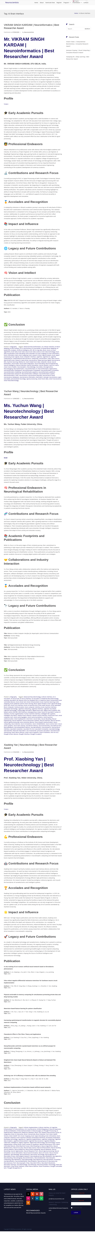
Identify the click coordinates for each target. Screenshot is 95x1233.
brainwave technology (11, 709)
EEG (5, 362)
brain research (33, 355)
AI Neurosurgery (36, 1131)
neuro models (12, 367)
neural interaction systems (31, 720)
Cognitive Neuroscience (36, 1141)
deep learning (42, 360)
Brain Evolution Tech (42, 1134)
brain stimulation (50, 1136)
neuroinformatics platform (46, 372)
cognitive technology (10, 710)
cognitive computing (24, 709)
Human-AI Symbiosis (32, 1144)
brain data (14, 352)
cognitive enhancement (20, 1141)
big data (39, 350)
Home (36, 2)
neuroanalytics (21, 367)
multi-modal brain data (33, 362)
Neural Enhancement (43, 1148)
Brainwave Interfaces (38, 1137)
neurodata (39, 367)
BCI (31, 350)
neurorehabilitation (21, 1161)
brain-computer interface (28, 357)
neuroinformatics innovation (50, 370)
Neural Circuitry (18, 1148)
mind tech (29, 719)
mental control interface (39, 715)
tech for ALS (54, 732)
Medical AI (22, 362)
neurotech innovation (41, 729)
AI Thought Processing (49, 1131)
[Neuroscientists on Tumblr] (33, 1198)
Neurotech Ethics (35, 1163)
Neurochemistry (25, 1154)
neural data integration (26, 363)
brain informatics (53, 353)
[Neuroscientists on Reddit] (28, 1203)
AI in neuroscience (26, 348)
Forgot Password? (76, 1219)
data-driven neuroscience (29, 360)
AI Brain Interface (49, 347)
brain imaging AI (42, 353)
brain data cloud (23, 352)
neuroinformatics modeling (12, 372)
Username (77, 1193)
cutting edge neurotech (24, 710)
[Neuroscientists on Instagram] (28, 1198)
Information (76, 2)
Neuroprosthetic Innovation (51, 1159)
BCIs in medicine (41, 700)
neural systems (44, 365)
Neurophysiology (27, 1159)
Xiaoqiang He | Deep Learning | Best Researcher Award (77, 58)
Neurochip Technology (37, 1154)
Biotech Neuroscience (49, 1132)
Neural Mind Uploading (33, 1149)
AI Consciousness (18, 1129)
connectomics (43, 358)
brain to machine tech (31, 705)
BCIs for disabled (29, 700)
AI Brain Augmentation (31, 1127)
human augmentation (17, 714)
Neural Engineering (51, 363)
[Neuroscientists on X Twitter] (28, 1194)
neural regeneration (17, 1151)
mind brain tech (53, 715)
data (49, 358)
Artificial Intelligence (23, 350)
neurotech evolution (16, 729)
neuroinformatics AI (31, 369)
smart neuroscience (55, 379)
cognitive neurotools (50, 709)
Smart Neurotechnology (11, 380)
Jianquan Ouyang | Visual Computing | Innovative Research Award (78, 51)
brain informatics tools (11, 355)
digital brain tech (37, 710)
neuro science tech (52, 724)
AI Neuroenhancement (24, 1131)
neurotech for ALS (28, 729)
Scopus (6, 104)
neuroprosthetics (36, 727)
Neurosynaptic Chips (23, 1163)
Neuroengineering (36, 1156)
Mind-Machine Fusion (23, 1146)
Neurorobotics (32, 1161)
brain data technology (48, 352)
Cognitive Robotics (49, 1141)
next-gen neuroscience (50, 377)
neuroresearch (46, 727)
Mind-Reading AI (35, 1146)
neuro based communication (44, 722)
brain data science (35, 352)
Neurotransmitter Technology (46, 1164)
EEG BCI (15, 712)
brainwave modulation (53, 1137)
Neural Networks (46, 1149)
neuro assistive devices (27, 722)
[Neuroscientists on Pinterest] (41, 1194)
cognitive (39, 357)
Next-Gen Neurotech (19, 731)
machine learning (12, 362)
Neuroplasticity (38, 1159)
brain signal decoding (54, 704)
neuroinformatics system (47, 374)
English (76, 1)
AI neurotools (36, 348)
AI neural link (15, 698)
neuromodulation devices (22, 727)
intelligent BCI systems (48, 714)
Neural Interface (21, 365)
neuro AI (51, 365)
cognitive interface (37, 709)
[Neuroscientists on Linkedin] (37, 1198)
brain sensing (29, 704)
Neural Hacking (56, 1148)
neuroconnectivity (44, 726)
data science (55, 358)
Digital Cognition (24, 1142)
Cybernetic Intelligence (11, 1142)
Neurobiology (31, 367)
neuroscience (23, 375)
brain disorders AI (31, 353)
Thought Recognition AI (14, 1168)
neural (49, 362)
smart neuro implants (32, 732)
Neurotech (39, 377)
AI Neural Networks (10, 1131)
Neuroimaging (8, 369)
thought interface (24, 734)
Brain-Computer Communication (14, 707)
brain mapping (23, 355)
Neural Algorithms (47, 1146)
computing (35, 358)
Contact (86, 2)
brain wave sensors (44, 705)
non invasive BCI (31, 731)
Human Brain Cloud (19, 1144)
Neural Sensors (55, 720)
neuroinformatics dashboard (13, 370)
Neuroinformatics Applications (47, 369)
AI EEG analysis (14, 348)
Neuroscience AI (43, 1161)
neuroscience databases (11, 377)
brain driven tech (21, 702)
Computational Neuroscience (22, 358)
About (42, 2)
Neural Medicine (19, 1149)
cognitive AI (46, 357)
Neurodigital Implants (23, 1156)
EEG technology (50, 1142)
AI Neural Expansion (54, 1129)
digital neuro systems (50, 710)
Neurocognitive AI (50, 1154)
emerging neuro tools (34, 712)
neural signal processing (11, 722)
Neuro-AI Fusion (44, 1153)
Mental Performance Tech (48, 1144)
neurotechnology (54, 729)
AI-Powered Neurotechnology (49, 698)
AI (42, 347)
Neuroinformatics (18, 369)
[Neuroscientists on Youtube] (37, 1194)
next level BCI (8, 731)
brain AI (49, 350)
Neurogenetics (57, 1156)
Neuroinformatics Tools (11, 375)
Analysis (13, 350)
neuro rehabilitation (39, 724)
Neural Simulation (32, 365)
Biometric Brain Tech (34, 1132)
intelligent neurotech (10, 715)
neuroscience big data (35, 375)
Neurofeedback (8, 727)
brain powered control (17, 704)
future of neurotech (48, 712)
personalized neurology (18, 379)
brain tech (7, 705)
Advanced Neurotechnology (32, 697)
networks (43, 362)
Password (77, 1200)
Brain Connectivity (52, 700)
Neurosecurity (52, 1161)
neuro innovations (26, 724)
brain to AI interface (17, 705)
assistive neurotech (10, 700)
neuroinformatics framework (31, 370)
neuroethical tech (55, 726)
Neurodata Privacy (9, 1156)
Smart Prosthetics (44, 732)
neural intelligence (10, 365)
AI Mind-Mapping (42, 1129)
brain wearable (56, 705)
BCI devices (20, 700)
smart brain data (43, 379)
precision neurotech (43, 731)
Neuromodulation (39, 1158)
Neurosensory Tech (10, 1163)
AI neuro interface (25, 698)
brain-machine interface (48, 707)
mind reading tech (20, 719)
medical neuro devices (25, 715)
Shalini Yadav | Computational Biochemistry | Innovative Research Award (77, 44)
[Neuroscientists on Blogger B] (33, 1194)
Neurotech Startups (10, 1164)
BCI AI (35, 350)
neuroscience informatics (27, 377)
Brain (44, 350)
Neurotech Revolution (48, 1163)
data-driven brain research (12, 360)
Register (59, 2)
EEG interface (23, 712)
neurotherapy (32, 1164)
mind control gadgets (20, 717)
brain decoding (20, 353)
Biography (13, 347)
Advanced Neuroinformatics (32, 347)
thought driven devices (11, 734)
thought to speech (36, 734)
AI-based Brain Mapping (48, 348)
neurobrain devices (32, 726)
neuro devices (15, 724)
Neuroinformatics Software (30, 374)
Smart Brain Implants (17, 1166)
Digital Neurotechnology (37, 1142)
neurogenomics (48, 367)
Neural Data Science (30, 1148)
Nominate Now (50, 2)
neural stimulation (17, 1153)
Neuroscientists (12, 2)
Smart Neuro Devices (17, 732)
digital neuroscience (53, 360)
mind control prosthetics (35, 717)
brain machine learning (47, 702)
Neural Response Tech (31, 1151)
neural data (15, 363)
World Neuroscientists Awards (36, 1213)
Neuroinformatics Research (12, 374)
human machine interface (32, 714)
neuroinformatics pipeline (30, 372)
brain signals (15, 357)
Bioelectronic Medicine (21, 1132)
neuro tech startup (19, 726)
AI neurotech (36, 698)
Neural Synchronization (30, 1153)
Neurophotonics (16, 1159)
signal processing (31, 379)
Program (66, 2)
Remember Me (77, 1208)
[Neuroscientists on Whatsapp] (41, 1198)
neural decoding (40, 363)
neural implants (17, 720)
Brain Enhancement (33, 702)
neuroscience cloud (49, 375)
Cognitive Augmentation (33, 1139)
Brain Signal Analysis (44, 355)
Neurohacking (8, 1158)
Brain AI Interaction (17, 1134)
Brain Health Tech (15, 1136)
